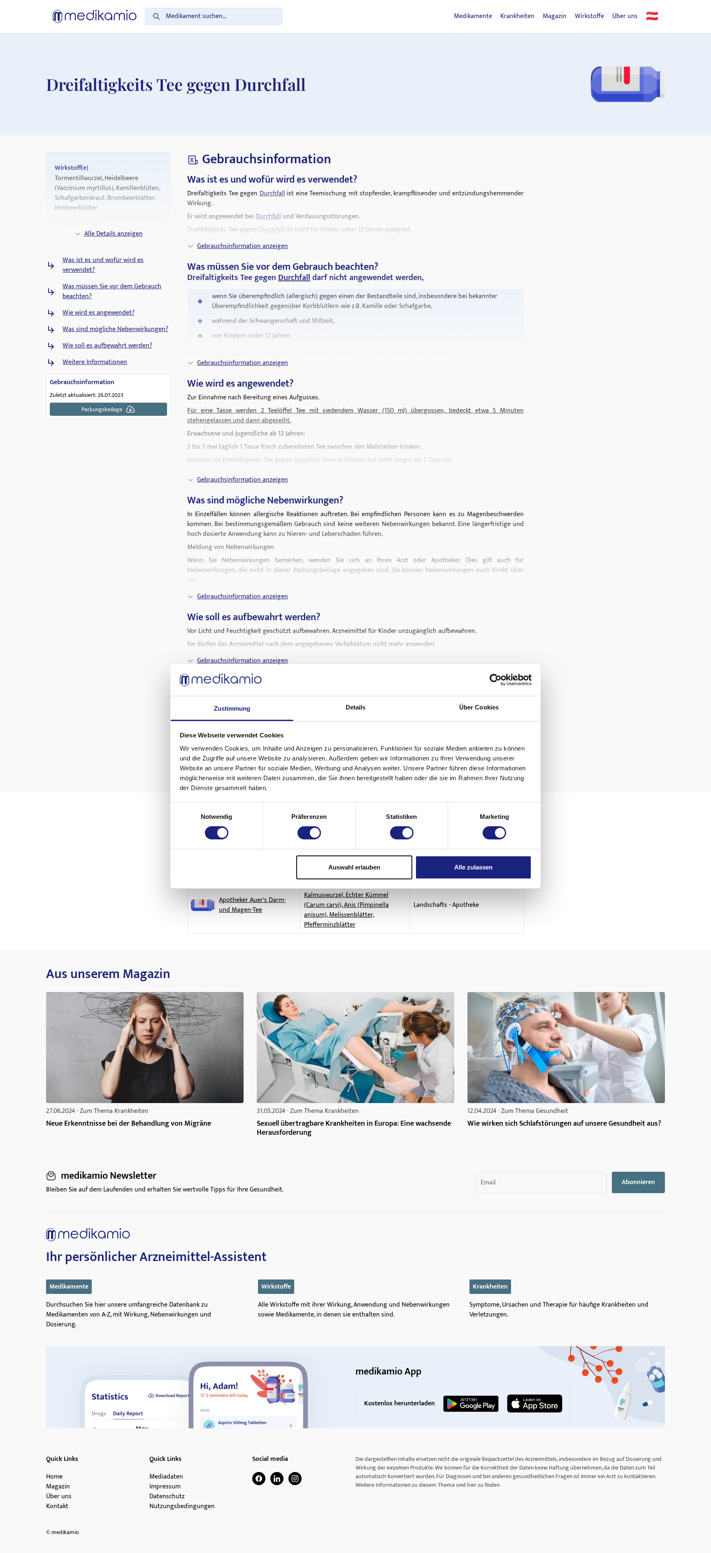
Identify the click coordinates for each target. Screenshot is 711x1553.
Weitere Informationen (95, 362)
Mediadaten (166, 1477)
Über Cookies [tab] (479, 707)
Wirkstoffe (589, 16)
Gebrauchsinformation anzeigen (242, 246)
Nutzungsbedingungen (182, 1506)
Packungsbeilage (101, 409)
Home (54, 1477)
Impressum (165, 1487)
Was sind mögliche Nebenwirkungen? (115, 329)
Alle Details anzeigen (113, 233)
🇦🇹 (652, 16)
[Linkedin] (276, 1478)
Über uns (625, 16)
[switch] (309, 832)
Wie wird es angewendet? (99, 313)
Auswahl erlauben (354, 867)
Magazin (555, 16)
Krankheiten (517, 16)
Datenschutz (167, 1497)
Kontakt (57, 1506)
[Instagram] (295, 1478)
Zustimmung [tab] (232, 708)
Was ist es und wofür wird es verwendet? (103, 265)
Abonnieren (638, 1182)
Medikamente (473, 16)
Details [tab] (356, 707)
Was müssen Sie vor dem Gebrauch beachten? (112, 291)
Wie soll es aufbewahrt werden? (107, 346)
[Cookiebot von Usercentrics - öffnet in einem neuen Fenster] (496, 680)
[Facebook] (258, 1478)
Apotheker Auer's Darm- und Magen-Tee (252, 905)
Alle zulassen (473, 867)
